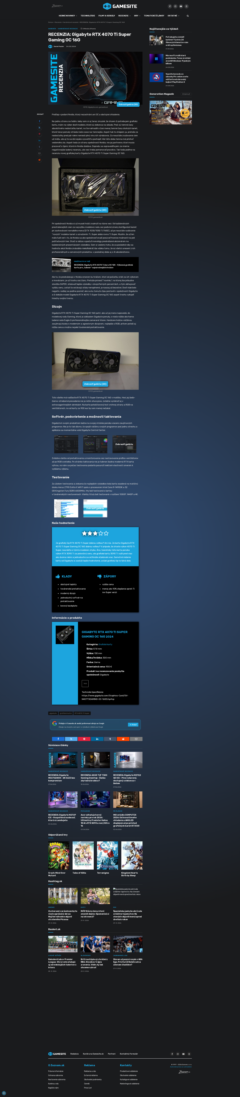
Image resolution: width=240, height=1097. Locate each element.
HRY (136, 16)
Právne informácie (55, 1071)
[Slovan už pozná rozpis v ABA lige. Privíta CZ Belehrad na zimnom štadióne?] (127, 944)
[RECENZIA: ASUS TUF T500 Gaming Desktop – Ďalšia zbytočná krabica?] (95, 760)
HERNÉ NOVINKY (67, 16)
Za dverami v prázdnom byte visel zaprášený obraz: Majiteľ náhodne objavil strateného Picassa (62, 915)
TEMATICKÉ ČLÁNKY (154, 16)
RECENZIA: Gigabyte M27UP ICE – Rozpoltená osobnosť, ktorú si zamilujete (62, 818)
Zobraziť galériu (128, 104)
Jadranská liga (120, 955)
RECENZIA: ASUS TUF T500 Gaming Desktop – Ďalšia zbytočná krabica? (94, 778)
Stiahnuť (186, 94)
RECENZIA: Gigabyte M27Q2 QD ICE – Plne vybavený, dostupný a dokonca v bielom (127, 779)
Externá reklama (91, 1075)
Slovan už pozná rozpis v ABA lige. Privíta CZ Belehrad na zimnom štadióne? (127, 962)
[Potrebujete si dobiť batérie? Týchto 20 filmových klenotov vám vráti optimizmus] (156, 40)
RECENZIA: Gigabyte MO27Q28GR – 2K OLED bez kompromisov (61, 778)
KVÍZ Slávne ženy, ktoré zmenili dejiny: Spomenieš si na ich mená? (95, 914)
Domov (50, 22)
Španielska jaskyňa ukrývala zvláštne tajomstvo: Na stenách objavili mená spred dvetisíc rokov (127, 915)
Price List (88, 1088)
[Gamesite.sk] (120, 6)
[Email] (39, 153)
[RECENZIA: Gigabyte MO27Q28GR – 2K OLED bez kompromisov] (62, 760)
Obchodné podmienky (93, 1080)
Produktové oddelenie (129, 1071)
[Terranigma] (107, 855)
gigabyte (53, 713)
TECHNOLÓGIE (88, 16)
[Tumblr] (39, 146)
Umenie (51, 907)
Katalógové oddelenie (129, 1080)
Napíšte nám (53, 1088)
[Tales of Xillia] (83, 855)
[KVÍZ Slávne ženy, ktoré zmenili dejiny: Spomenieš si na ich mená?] (95, 896)
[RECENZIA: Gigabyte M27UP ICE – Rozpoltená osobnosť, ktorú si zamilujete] (62, 799)
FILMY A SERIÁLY (107, 16)
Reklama (89, 1065)
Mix (114, 907)
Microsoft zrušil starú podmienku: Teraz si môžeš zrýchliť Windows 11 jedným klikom (178, 59)
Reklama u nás (90, 1071)
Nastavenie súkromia (56, 1080)
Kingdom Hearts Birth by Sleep (129, 874)
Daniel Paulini (59, 46)
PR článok (85, 811)
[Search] (187, 16)
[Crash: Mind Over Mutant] (58, 855)
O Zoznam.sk (56, 1065)
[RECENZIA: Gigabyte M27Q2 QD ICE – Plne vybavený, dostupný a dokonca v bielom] (127, 760)
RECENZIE (123, 16)
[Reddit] (39, 159)
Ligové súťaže (54, 955)
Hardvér (52, 29)
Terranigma (103, 873)
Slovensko (86, 955)
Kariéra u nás (53, 1084)
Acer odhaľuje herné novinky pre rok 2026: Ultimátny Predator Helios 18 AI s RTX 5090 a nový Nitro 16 (95, 820)
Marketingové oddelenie (129, 1084)
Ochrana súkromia (55, 1075)
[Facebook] (39, 121)
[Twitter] (39, 127)
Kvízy (83, 907)
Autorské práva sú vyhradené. (181, 1067)
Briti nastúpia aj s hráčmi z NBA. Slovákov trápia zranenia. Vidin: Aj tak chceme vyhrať (94, 963)
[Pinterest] (39, 133)
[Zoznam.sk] (185, 1073)
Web (85, 683)
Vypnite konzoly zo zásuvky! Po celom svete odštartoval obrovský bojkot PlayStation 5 (177, 78)
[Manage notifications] (4, 1093)
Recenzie (58, 22)
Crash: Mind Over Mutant (57, 874)
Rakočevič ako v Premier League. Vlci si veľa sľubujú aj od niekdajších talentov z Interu (62, 963)
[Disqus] (95, 1007)
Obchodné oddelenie (128, 1075)
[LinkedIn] (39, 140)
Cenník (87, 1084)
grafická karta (66, 713)
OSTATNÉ (172, 16)
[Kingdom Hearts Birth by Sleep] (131, 855)
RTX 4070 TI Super (82, 713)
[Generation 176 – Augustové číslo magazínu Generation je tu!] (171, 112)
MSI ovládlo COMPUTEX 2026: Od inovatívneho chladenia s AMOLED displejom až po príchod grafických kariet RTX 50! (126, 820)
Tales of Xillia (79, 873)
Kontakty (126, 1065)
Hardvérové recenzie (70, 22)
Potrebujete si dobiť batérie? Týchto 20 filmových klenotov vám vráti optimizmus (177, 41)
